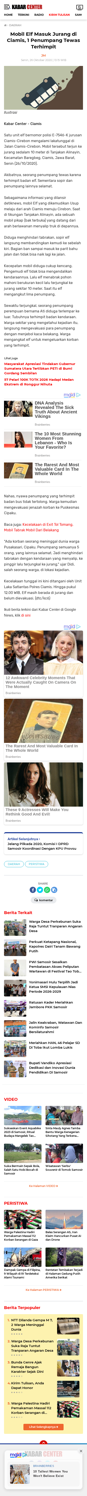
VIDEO (11, 1099)
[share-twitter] (40, 890)
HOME (8, 14)
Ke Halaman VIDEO (42, 1186)
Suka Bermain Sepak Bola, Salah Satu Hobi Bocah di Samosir (22, 1169)
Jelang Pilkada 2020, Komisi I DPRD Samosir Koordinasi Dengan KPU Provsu (42, 846)
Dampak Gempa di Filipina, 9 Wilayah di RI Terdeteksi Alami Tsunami (22, 1273)
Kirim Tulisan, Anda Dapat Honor (27, 1385)
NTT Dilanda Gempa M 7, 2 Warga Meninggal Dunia (32, 1324)
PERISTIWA (36, 864)
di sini (26, 615)
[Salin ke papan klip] (54, 890)
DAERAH (14, 864)
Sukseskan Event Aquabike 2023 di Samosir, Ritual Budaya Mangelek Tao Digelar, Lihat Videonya (22, 1132)
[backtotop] (43, 1444)
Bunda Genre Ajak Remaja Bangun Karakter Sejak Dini (27, 1367)
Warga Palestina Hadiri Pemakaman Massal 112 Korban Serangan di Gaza (21, 1235)
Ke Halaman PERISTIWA (43, 1290)
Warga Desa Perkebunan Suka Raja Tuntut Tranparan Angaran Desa (32, 1346)
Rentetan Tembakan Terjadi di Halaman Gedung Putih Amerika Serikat (64, 1273)
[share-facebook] (33, 890)
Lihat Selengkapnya (42, 1427)
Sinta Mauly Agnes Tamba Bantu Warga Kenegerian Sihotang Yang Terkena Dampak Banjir (63, 1132)
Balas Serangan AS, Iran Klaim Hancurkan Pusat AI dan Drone (63, 1235)
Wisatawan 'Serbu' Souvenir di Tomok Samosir (64, 1167)
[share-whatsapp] (47, 890)
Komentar (46, 900)
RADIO (39, 14)
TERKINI (23, 14)
